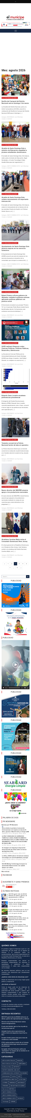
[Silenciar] (25, 688)
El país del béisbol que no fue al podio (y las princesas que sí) (18, 910)
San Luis (4, 1089)
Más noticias (5, 871)
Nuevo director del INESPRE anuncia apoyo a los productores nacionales (15, 491)
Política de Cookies (6, 1116)
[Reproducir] (3, 688)
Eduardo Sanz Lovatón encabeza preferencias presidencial (14, 396)
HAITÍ (19, 1076)
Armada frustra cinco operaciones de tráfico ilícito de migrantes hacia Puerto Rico (18, 918)
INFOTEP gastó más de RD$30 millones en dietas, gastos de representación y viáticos (18, 895)
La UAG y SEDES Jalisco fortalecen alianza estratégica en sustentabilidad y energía (15, 856)
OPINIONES (5, 1085)
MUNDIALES (13, 1082)
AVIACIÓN (19, 1060)
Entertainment (6, 1076)
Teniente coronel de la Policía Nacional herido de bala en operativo (15, 444)
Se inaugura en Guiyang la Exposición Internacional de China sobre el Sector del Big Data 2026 (14, 849)
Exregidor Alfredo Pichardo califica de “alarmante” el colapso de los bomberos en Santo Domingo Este (15, 1050)
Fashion (14, 1076)
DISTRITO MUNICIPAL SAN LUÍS (10, 1070)
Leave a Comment (7, 118)
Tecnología (5, 1101)
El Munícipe (20, 117)
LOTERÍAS (5, 1082)
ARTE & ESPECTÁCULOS (8, 1060)
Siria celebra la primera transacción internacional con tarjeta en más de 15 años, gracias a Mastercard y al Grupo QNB (15, 829)
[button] (15, 665)
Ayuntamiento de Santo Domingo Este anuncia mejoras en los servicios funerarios (15, 248)
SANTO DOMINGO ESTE (13, 166)
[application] (15, 664)
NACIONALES (10, 117)
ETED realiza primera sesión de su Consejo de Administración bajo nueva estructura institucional (15, 1044)
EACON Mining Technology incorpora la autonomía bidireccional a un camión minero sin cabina (14, 865)
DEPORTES (16, 1066)
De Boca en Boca (7, 1066)
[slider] (14, 687)
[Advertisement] (15, 49)
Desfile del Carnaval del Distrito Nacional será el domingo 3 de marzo (15, 102)
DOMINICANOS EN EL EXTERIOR (10, 1073)
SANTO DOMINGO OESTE (9, 1098)
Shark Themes (20, 1111)
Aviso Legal (7, 1114)
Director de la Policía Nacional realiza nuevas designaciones (18, 903)
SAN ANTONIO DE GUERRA (17, 1085)
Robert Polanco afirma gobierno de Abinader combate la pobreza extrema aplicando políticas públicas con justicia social (15, 298)
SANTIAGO (12, 1089)
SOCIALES (20, 1098)
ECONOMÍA (24, 1073)
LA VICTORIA (22, 1079)
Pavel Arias (20, 413)
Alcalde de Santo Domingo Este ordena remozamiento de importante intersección (15, 199)
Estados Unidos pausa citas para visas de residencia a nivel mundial (18, 926)
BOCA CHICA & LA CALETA (9, 1063)
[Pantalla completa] (27, 688)
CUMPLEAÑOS (22, 1063)
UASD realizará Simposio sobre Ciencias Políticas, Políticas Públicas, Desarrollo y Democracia (15, 348)
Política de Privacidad (19, 1114)
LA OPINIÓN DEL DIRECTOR (9, 1079)
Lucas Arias (20, 315)
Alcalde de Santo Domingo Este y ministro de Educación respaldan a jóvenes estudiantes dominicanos (14, 150)
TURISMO (12, 1101)
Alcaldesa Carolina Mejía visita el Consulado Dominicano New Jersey (14, 540)
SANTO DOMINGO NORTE (9, 1095)
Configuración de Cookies (21, 1116)
